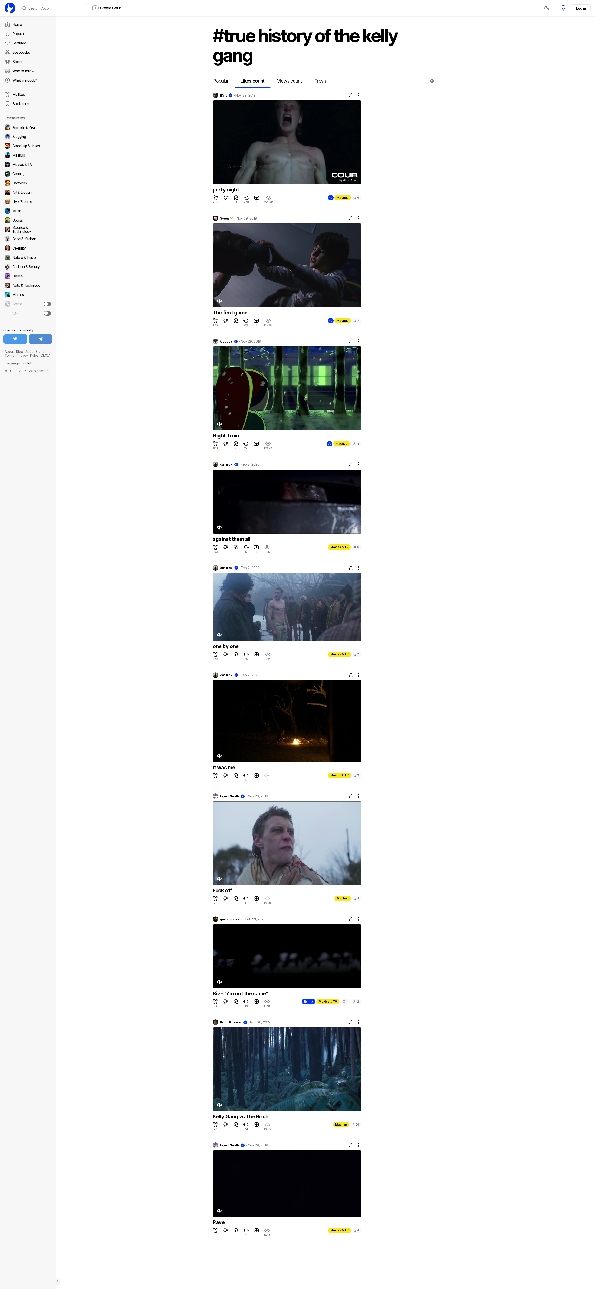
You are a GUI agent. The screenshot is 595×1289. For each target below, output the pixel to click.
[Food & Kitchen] (28, 238)
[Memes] (28, 294)
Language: (18, 363)
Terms (9, 355)
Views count (289, 81)
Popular (18, 33)
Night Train (226, 436)
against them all (232, 539)
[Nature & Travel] (28, 257)
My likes (18, 94)
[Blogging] (28, 136)
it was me (224, 767)
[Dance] (28, 276)
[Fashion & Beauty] (28, 266)
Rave (219, 1222)
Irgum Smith (229, 796)
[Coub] (10, 8)
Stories (17, 61)
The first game (230, 313)
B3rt (223, 95)
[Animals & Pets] (28, 127)
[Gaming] (28, 173)
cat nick (226, 464)
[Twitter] (15, 339)
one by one (226, 646)
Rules (34, 355)
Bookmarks (21, 103)
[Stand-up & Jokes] (28, 145)
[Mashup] (28, 155)
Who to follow (23, 71)
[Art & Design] (28, 192)
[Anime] (28, 304)
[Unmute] (219, 301)
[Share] (351, 95)
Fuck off (222, 890)
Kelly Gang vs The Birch (240, 1116)
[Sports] (28, 220)
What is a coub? (24, 80)
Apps (29, 351)
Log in (581, 8)
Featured (19, 43)
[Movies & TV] (28, 164)
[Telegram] (41, 339)
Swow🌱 (226, 218)
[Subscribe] (47, 304)
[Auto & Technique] (28, 285)
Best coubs (21, 52)
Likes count (252, 81)
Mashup (343, 197)
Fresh (320, 81)
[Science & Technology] (28, 229)
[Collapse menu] (58, 1281)
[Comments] (236, 197)
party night (226, 190)
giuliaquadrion (231, 919)
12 (356, 1001)
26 (356, 1124)
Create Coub (110, 8)
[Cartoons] (28, 183)
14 (356, 444)
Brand (40, 351)
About (9, 351)
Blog (19, 351)
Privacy (22, 355)
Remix (308, 1001)
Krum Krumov (230, 1022)
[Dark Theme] (546, 8)
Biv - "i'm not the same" (240, 993)
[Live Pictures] (28, 201)
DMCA (45, 355)
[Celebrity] (28, 248)
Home (17, 24)
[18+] (47, 313)
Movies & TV (339, 547)
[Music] (28, 211)
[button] (432, 81)
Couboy (226, 341)
